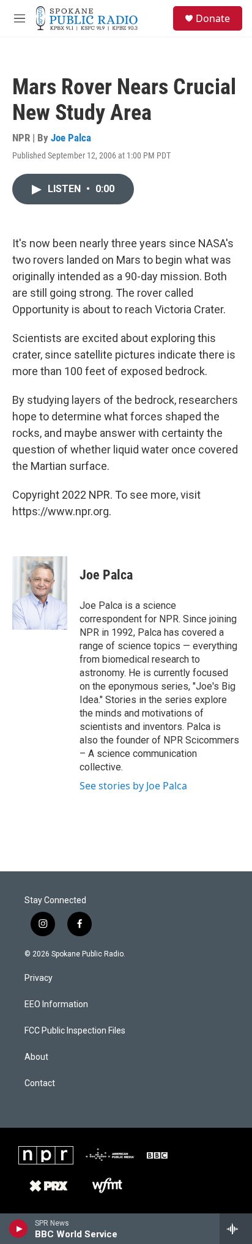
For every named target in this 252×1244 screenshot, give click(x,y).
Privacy (38, 978)
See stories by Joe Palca (133, 785)
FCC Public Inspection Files (74, 1030)
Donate (213, 18)
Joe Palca (71, 138)
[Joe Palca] (39, 593)
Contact (39, 1083)
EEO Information (56, 1004)
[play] (18, 1229)
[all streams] (236, 1228)
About (36, 1057)
